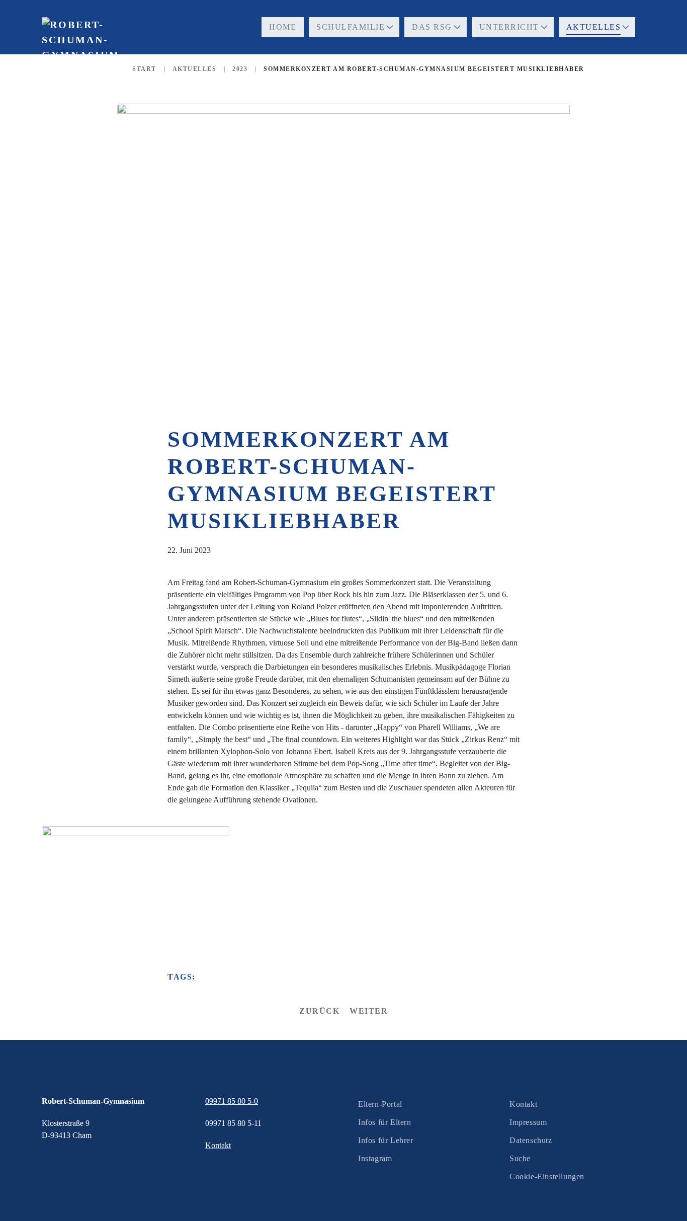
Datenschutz (530, 1140)
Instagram (375, 1158)
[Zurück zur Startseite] (79, 60)
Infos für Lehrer (385, 1140)
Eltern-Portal (380, 1104)
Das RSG (432, 27)
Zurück (319, 1011)
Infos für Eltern (384, 1122)
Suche (520, 1158)
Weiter (369, 1011)
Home (282, 27)
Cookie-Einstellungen (546, 1176)
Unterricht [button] (509, 27)
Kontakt (523, 1104)
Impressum (528, 1122)
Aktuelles (593, 27)
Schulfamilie (350, 27)
